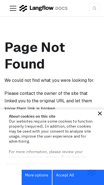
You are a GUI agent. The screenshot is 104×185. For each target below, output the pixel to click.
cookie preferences (26, 156)
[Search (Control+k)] (94, 8)
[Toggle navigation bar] (13, 8)
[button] (100, 113)
